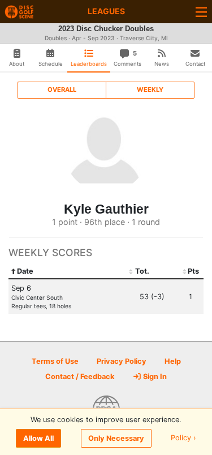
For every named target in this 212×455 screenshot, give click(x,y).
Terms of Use (55, 361)
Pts (193, 271)
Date (25, 271)
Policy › (183, 438)
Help (173, 361)
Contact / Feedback (79, 376)
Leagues (106, 11)
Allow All (38, 438)
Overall (61, 89)
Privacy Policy (121, 361)
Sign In (154, 376)
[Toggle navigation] (201, 12)
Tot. (142, 271)
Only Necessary (116, 438)
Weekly (150, 89)
